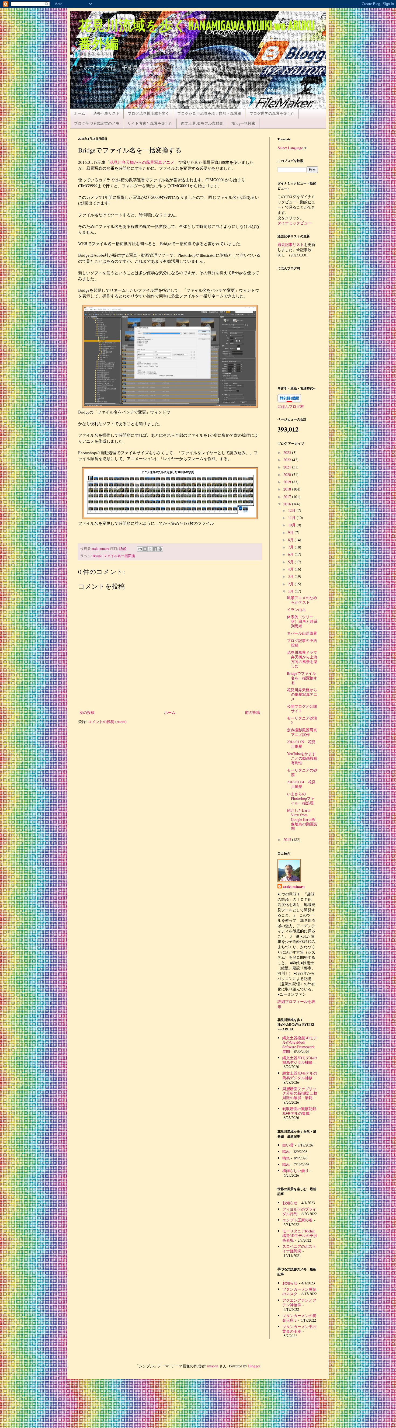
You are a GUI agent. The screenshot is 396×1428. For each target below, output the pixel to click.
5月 (291, 561)
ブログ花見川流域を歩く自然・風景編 (209, 113)
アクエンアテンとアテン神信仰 (299, 1302)
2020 (287, 474)
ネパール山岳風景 (302, 633)
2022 (287, 459)
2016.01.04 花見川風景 (301, 784)
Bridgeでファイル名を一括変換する (302, 678)
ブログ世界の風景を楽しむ (272, 113)
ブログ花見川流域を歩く (148, 113)
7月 (291, 547)
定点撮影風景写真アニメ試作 (302, 732)
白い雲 (288, 1145)
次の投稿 (87, 712)
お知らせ (289, 1202)
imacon (212, 1365)
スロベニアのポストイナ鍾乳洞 (299, 1248)
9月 (291, 532)
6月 (291, 554)
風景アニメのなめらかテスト (302, 600)
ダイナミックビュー (294, 222)
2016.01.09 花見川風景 (301, 744)
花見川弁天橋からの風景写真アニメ (142, 162)
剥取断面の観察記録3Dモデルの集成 (299, 1111)
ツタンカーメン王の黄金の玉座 (299, 1329)
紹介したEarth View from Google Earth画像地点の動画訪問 (302, 819)
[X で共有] (150, 549)
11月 (292, 517)
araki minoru (294, 887)
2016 (287, 503)
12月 (292, 510)
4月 (291, 569)
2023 (287, 452)
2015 (287, 839)
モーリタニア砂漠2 (302, 720)
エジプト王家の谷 (297, 1219)
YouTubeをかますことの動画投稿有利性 (302, 758)
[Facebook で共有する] (155, 549)
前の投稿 (252, 712)
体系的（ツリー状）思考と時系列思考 (302, 621)
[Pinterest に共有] (160, 549)
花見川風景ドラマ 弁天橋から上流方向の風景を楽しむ (304, 659)
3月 (291, 576)
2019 (287, 481)
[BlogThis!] (145, 549)
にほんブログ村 (290, 406)
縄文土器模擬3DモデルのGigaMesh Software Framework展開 (299, 1044)
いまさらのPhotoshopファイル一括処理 (300, 798)
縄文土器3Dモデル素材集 (202, 123)
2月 (291, 583)
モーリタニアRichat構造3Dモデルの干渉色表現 (299, 1235)
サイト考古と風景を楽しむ (150, 123)
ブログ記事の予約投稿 (302, 643)
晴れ (286, 1151)
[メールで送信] (140, 549)
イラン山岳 (296, 609)
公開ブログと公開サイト (302, 708)
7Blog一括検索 (243, 123)
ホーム (79, 113)
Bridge (97, 556)
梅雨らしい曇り (295, 1170)
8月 (291, 539)
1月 (291, 591)
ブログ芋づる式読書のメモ (96, 123)
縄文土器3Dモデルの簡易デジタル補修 (299, 1060)
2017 (287, 496)
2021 (287, 467)
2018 (287, 489)
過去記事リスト (106, 113)
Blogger (254, 1365)
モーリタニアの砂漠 (302, 772)
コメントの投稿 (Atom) (107, 721)
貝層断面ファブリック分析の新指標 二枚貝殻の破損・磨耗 (299, 1093)
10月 (292, 524)
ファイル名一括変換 (119, 556)
